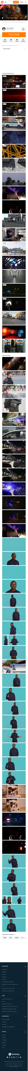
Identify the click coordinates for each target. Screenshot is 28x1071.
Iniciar (21, 2)
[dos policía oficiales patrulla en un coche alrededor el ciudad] (13, 432)
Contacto (4, 1040)
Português (4, 1058)
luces (10, 956)
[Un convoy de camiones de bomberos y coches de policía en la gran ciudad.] (13, 136)
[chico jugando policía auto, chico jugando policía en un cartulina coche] (13, 815)
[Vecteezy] (2, 2)
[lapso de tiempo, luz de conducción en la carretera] (13, 289)
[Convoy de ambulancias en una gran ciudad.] (13, 220)
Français (4, 1063)
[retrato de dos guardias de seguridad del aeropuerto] (13, 345)
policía (4, 956)
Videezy (4, 992)
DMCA (3, 1019)
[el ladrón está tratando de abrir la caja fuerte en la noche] (13, 303)
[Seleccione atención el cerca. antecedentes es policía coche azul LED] (13, 262)
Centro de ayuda (6, 1037)
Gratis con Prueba (14, 34)
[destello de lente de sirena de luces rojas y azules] (13, 95)
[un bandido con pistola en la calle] (13, 234)
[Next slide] (22, 956)
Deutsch (4, 1060)
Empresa (4, 995)
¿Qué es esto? (15, 45)
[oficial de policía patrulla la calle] (13, 377)
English (4, 1053)
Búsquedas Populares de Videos (9, 1029)
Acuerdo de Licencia (6, 1017)
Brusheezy (4, 987)
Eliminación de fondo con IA (8, 1006)
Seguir (23, 29)
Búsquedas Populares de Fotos (9, 1027)
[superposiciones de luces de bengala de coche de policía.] (13, 331)
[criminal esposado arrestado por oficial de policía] (13, 206)
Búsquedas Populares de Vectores (10, 1024)
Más (3, 1065)
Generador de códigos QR (8, 1009)
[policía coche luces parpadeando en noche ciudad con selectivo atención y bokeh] (13, 446)
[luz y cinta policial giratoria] (13, 150)
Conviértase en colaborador (8, 1045)
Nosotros (4, 1042)
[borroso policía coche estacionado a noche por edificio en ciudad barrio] (13, 418)
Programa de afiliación (7, 1022)
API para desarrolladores (8, 1000)
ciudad (16, 956)
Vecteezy (4, 990)
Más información (6, 48)
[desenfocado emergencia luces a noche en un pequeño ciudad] (13, 516)
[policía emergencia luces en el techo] (13, 829)
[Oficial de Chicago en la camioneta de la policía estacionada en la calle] (13, 122)
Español (4, 1055)
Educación (4, 997)
